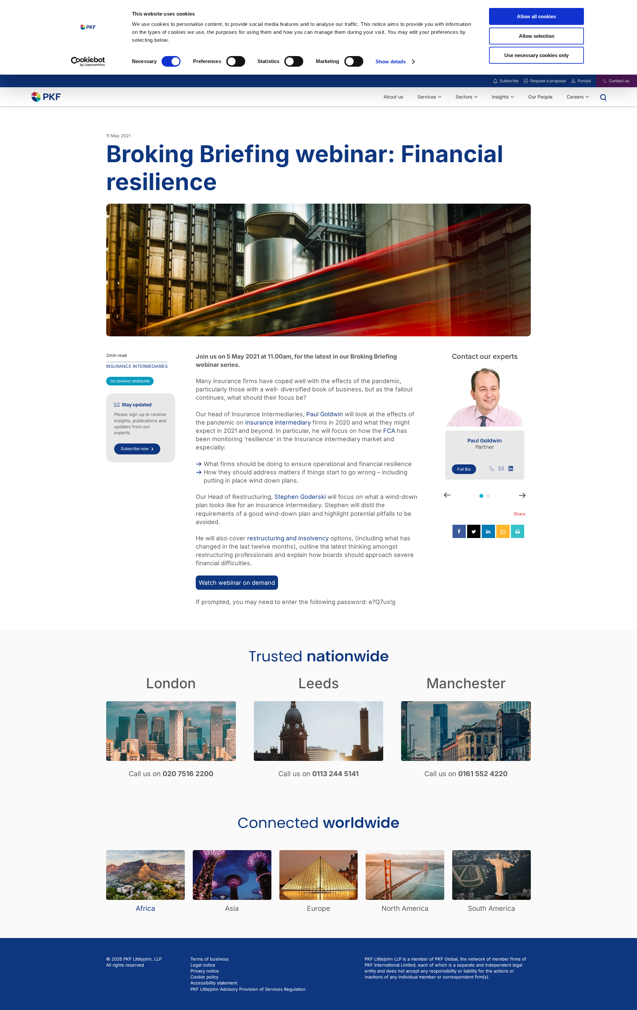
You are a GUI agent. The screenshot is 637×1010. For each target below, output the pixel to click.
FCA (389, 430)
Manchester (466, 683)
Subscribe (509, 80)
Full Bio (464, 469)
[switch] (235, 61)
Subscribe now (135, 448)
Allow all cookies (536, 16)
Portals (584, 80)
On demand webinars (130, 381)
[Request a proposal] (526, 81)
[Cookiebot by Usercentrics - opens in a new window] (88, 62)
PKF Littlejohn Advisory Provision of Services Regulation (248, 989)
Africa (145, 908)
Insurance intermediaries (137, 366)
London (171, 683)
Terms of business (209, 959)
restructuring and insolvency (288, 538)
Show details (391, 61)
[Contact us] (600, 81)
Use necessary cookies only (536, 55)
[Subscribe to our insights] (495, 81)
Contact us (619, 80)
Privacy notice (204, 971)
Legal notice (202, 965)
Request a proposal (548, 80)
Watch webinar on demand (237, 582)
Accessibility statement (213, 982)
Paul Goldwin (324, 414)
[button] (481, 496)
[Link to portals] (573, 81)
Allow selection (536, 36)
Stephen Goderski (300, 496)
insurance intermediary (278, 422)
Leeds (318, 683)
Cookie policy (204, 976)
